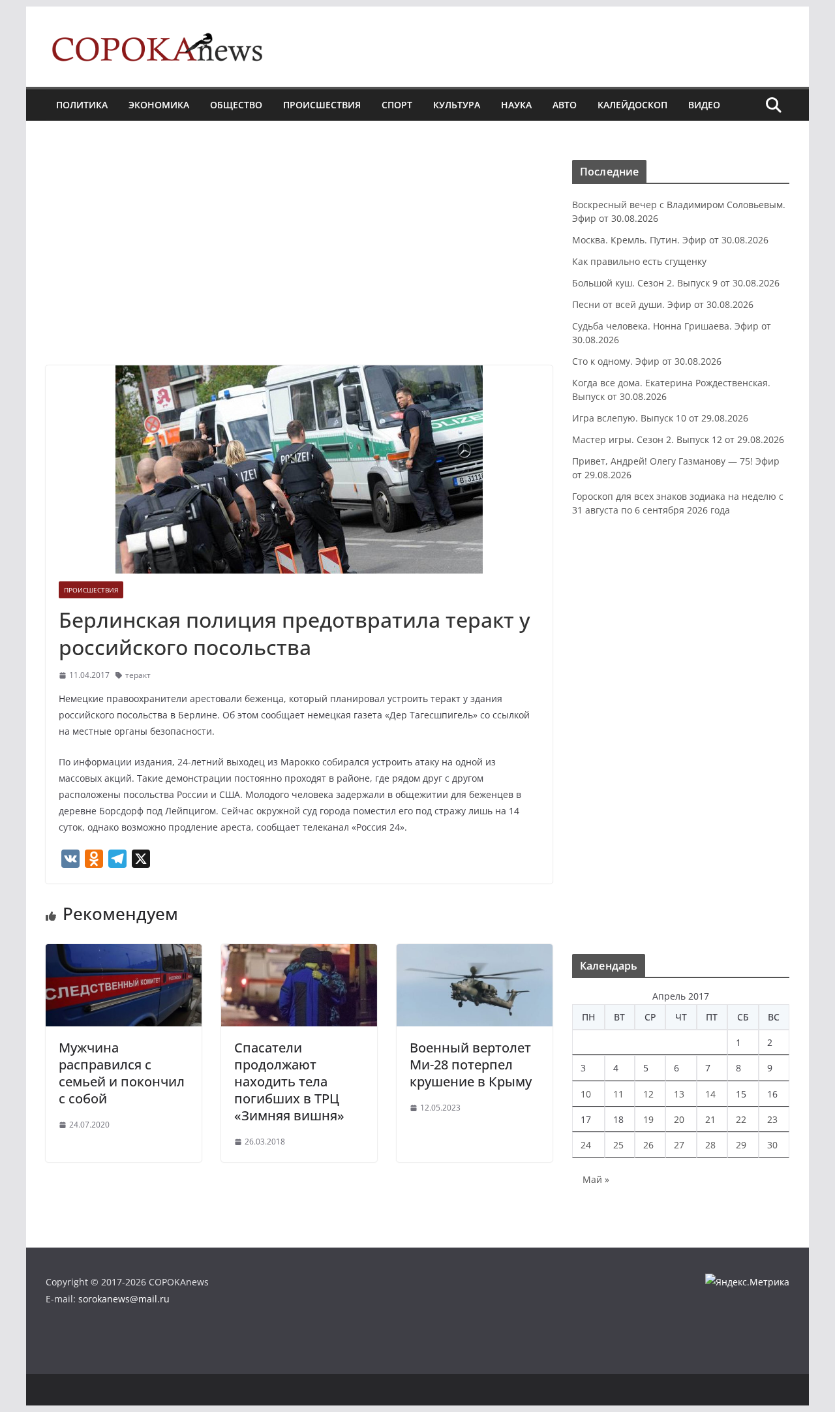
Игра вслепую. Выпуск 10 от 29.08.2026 (660, 418)
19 (648, 1119)
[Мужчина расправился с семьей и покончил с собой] (124, 953)
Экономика (159, 105)
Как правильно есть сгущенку (639, 261)
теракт (138, 675)
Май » (596, 1179)
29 (741, 1145)
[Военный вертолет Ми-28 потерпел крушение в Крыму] (475, 953)
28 (710, 1145)
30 (772, 1145)
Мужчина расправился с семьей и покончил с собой (122, 1073)
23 (772, 1119)
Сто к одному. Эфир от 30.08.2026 (646, 361)
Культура (456, 105)
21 (710, 1119)
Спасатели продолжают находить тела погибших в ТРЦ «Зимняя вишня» (289, 1081)
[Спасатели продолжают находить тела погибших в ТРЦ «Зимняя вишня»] (299, 953)
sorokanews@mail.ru (124, 1299)
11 (618, 1094)
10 (586, 1094)
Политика (82, 105)
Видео (704, 105)
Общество (236, 105)
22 (741, 1119)
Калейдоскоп (632, 105)
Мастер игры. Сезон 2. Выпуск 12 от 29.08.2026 (678, 439)
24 (586, 1145)
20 (679, 1119)
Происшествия (322, 105)
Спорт (397, 105)
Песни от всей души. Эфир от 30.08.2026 (662, 304)
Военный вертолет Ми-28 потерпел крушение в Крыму (471, 1064)
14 (710, 1094)
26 (648, 1145)
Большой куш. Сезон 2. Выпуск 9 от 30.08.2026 (676, 283)
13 (679, 1094)
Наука (516, 105)
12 (648, 1094)
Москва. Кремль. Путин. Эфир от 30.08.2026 (670, 240)
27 (679, 1145)
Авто (565, 105)
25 (618, 1145)
